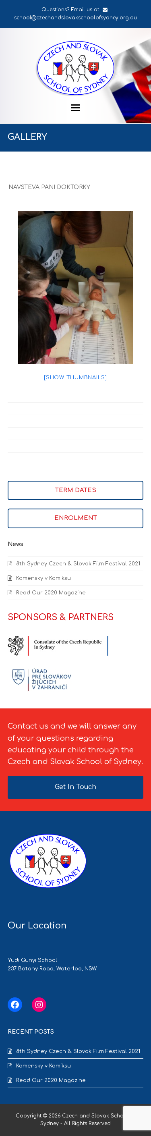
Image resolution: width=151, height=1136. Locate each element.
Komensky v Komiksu (43, 578)
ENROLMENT (75, 518)
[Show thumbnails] (75, 377)
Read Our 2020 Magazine (51, 593)
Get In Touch (75, 787)
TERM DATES (75, 490)
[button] (75, 107)
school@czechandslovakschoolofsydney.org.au (75, 18)
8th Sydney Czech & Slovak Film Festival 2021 (78, 564)
